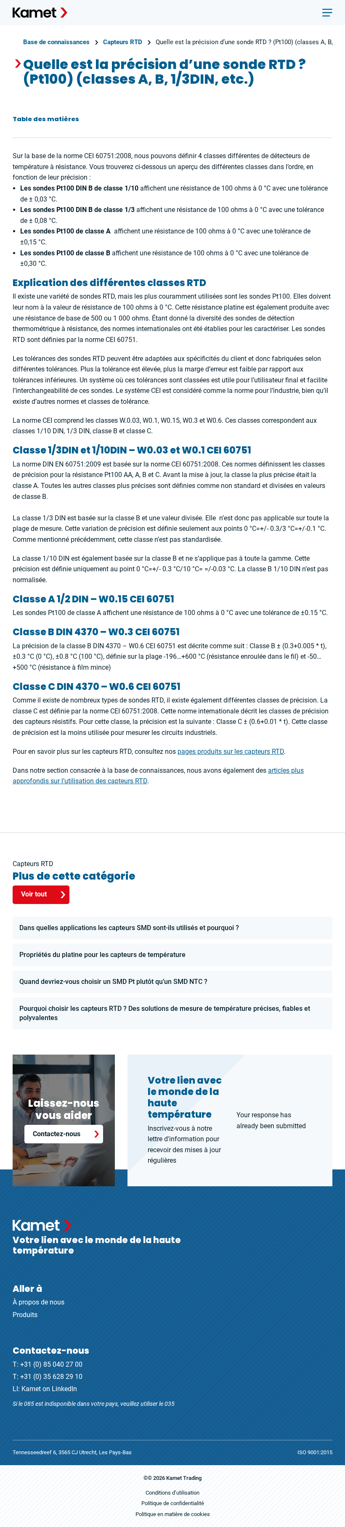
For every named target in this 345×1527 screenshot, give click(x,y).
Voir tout (34, 894)
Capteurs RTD (122, 42)
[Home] (40, 12)
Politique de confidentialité (172, 1503)
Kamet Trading (184, 1478)
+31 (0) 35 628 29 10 (51, 1377)
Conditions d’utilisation (172, 1493)
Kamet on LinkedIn (49, 1389)
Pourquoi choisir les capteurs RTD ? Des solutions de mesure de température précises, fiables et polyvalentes (164, 1013)
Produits (25, 1315)
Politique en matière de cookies (172, 1514)
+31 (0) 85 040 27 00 (51, 1364)
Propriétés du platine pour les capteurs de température (102, 955)
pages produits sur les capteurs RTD (231, 752)
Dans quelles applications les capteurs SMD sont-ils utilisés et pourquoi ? (129, 928)
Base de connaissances (56, 42)
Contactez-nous (56, 1134)
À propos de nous (38, 1302)
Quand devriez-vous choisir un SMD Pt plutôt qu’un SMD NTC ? (113, 982)
